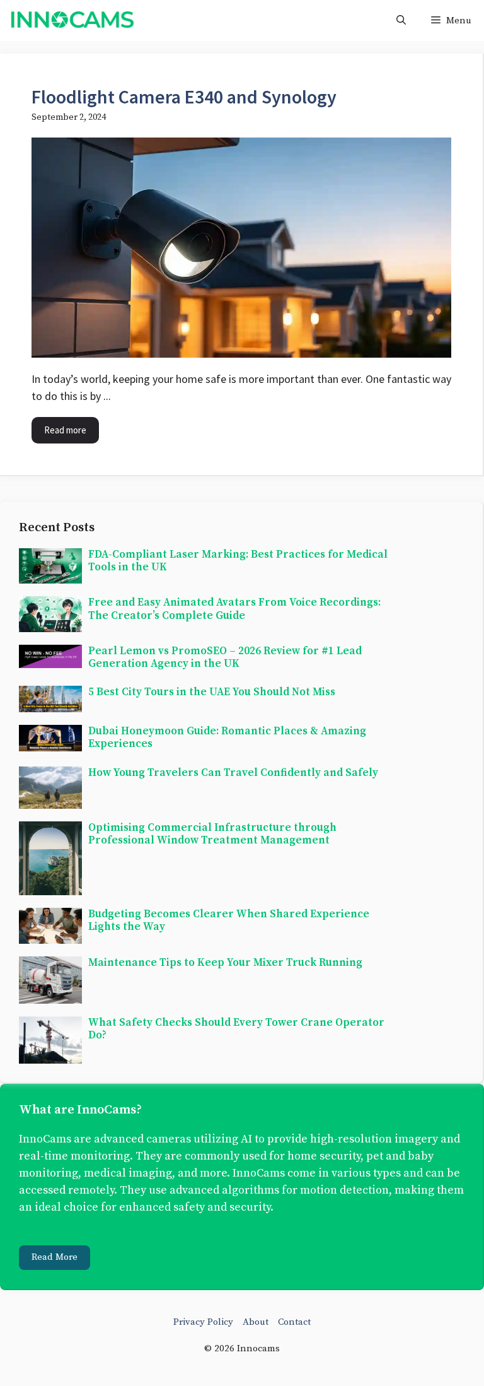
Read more (65, 430)
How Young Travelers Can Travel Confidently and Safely (233, 773)
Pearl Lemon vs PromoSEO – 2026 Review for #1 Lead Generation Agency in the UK (225, 657)
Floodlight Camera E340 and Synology (184, 97)
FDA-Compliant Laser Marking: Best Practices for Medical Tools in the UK (238, 561)
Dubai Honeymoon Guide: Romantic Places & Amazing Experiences (227, 737)
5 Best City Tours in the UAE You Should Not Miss (211, 692)
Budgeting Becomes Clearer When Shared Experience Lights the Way (228, 920)
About (255, 1322)
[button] (401, 20)
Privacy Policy (203, 1322)
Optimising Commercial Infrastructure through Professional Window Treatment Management (212, 834)
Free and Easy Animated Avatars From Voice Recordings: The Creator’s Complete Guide (234, 609)
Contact (294, 1322)
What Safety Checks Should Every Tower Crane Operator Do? (236, 1029)
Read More (55, 1257)
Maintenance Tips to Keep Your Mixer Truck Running (225, 963)
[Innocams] (71, 20)
